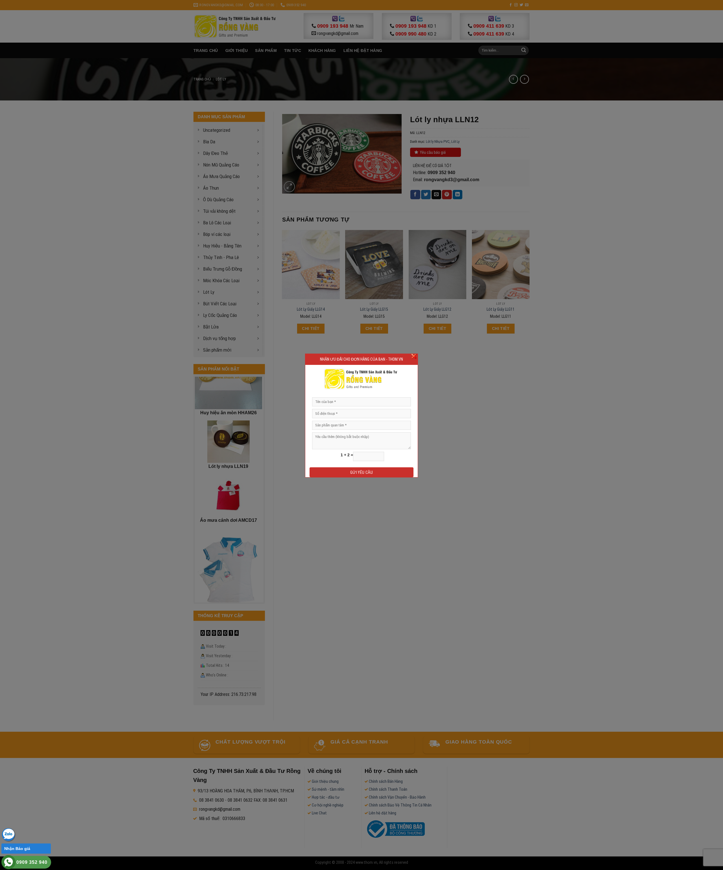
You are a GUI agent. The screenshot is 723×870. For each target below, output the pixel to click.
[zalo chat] (8, 834)
